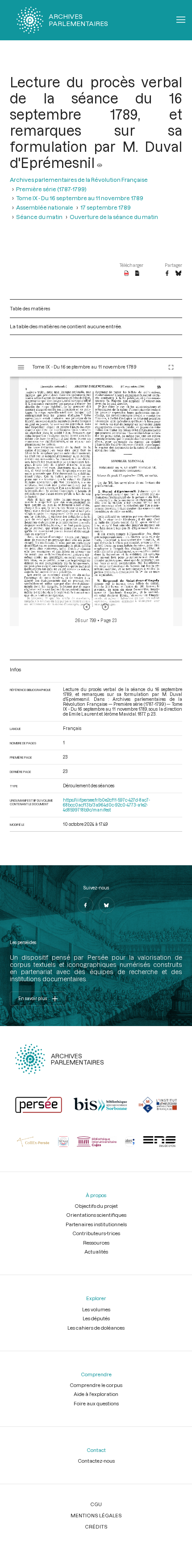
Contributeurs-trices (96, 1233)
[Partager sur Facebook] (167, 274)
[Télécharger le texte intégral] (137, 274)
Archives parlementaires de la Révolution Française (79, 179)
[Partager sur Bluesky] (178, 274)
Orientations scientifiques (96, 1215)
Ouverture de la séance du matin (114, 216)
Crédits (96, 1526)
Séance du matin (39, 216)
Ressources (96, 1242)
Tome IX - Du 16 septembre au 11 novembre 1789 (79, 197)
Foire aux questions (96, 1403)
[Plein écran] (171, 367)
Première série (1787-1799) (51, 188)
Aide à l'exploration (96, 1394)
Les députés (96, 1318)
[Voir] (99, 163)
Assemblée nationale (44, 207)
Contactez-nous (96, 1461)
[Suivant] (105, 606)
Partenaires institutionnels (96, 1224)
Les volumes (96, 1309)
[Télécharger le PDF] (126, 274)
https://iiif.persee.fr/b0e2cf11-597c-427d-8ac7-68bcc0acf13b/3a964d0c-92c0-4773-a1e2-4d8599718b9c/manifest (106, 805)
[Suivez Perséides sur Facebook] (85, 905)
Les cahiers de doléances (96, 1328)
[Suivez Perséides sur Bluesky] (107, 905)
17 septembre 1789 (105, 207)
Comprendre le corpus (96, 1385)
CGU (96, 1504)
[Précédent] (86, 606)
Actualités (96, 1251)
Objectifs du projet (96, 1206)
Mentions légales (96, 1515)
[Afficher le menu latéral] (21, 367)
